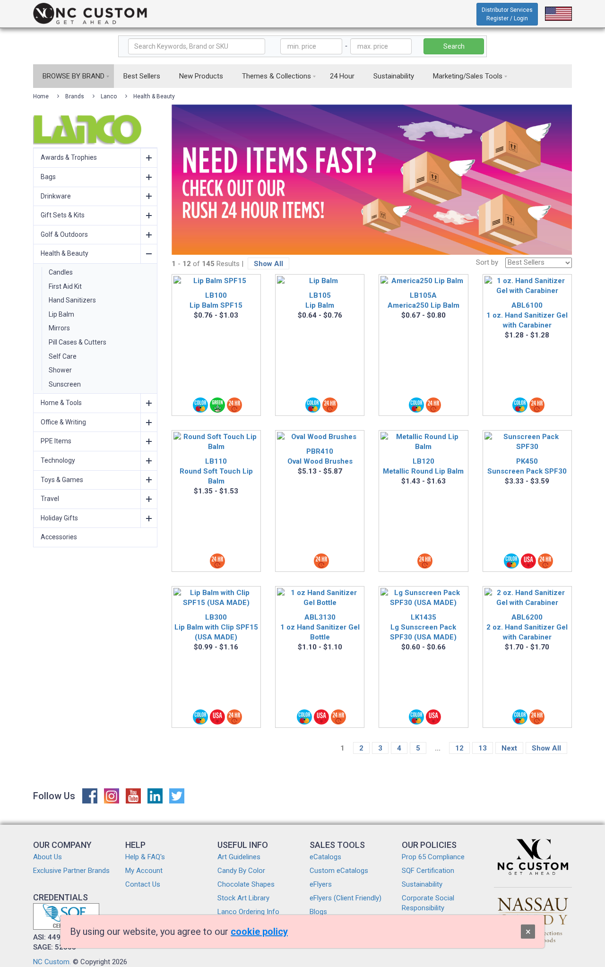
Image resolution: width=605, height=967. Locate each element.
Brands (74, 96)
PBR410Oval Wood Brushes (320, 456)
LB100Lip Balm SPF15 (216, 300)
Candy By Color (241, 870)
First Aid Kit (65, 286)
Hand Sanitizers (72, 300)
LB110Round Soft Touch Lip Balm (216, 471)
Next (509, 748)
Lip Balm (61, 314)
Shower (60, 370)
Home (41, 96)
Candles (61, 272)
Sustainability (393, 76)
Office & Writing (63, 422)
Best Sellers (141, 76)
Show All (268, 263)
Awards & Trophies (69, 157)
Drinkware (56, 196)
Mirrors (59, 328)
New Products (201, 76)
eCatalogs (325, 857)
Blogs (318, 911)
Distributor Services (507, 14)
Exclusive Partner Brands (71, 870)
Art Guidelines (238, 857)
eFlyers (321, 884)
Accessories (59, 537)
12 (459, 748)
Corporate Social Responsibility (428, 903)
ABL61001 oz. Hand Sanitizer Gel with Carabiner (527, 315)
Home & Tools (61, 402)
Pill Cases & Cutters (77, 342)
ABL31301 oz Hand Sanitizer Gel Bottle (320, 627)
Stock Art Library (243, 898)
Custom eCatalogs (339, 870)
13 (482, 748)
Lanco (109, 96)
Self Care (63, 356)
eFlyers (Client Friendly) (345, 898)
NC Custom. (52, 962)
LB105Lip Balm (319, 300)
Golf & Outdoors (64, 234)
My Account (144, 870)
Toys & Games (62, 480)
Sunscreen (65, 384)
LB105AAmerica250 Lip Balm (423, 300)
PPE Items (56, 441)
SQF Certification (428, 870)
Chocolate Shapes (246, 884)
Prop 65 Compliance (433, 857)
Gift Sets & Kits (63, 215)
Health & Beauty (154, 96)
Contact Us (142, 884)
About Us (47, 857)
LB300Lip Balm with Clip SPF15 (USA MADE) (216, 627)
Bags (48, 177)
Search (454, 46)
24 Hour (342, 76)
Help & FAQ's (145, 857)
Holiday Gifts (59, 518)
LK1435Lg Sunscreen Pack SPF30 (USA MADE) (423, 627)
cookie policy (259, 931)
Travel (50, 498)
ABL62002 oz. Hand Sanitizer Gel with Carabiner (527, 627)
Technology (58, 460)
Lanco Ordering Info (248, 911)
